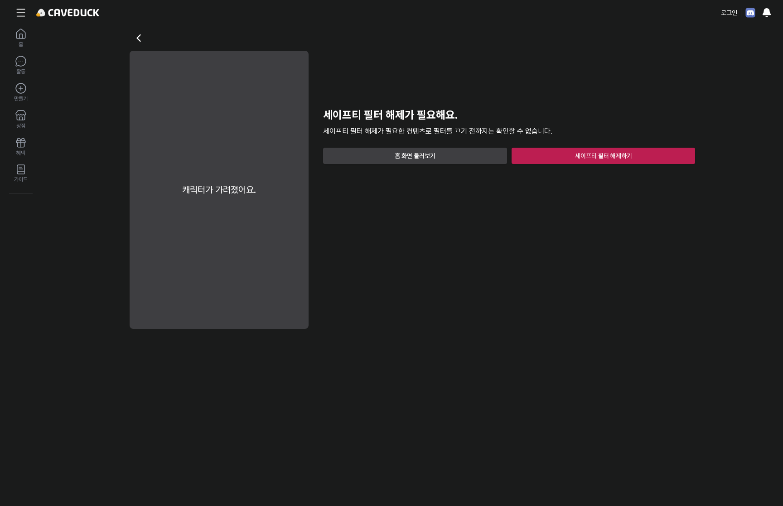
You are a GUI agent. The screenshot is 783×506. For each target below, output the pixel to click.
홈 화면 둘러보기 (415, 155)
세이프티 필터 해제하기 (603, 155)
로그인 (729, 12)
